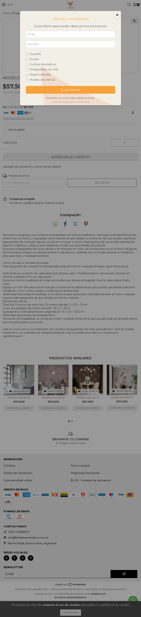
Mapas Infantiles (40, 74)
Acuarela (35, 54)
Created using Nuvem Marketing (70, 101)
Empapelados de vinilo (44, 69)
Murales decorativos (42, 79)
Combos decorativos (43, 64)
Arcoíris (34, 59)
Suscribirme (70, 90)
